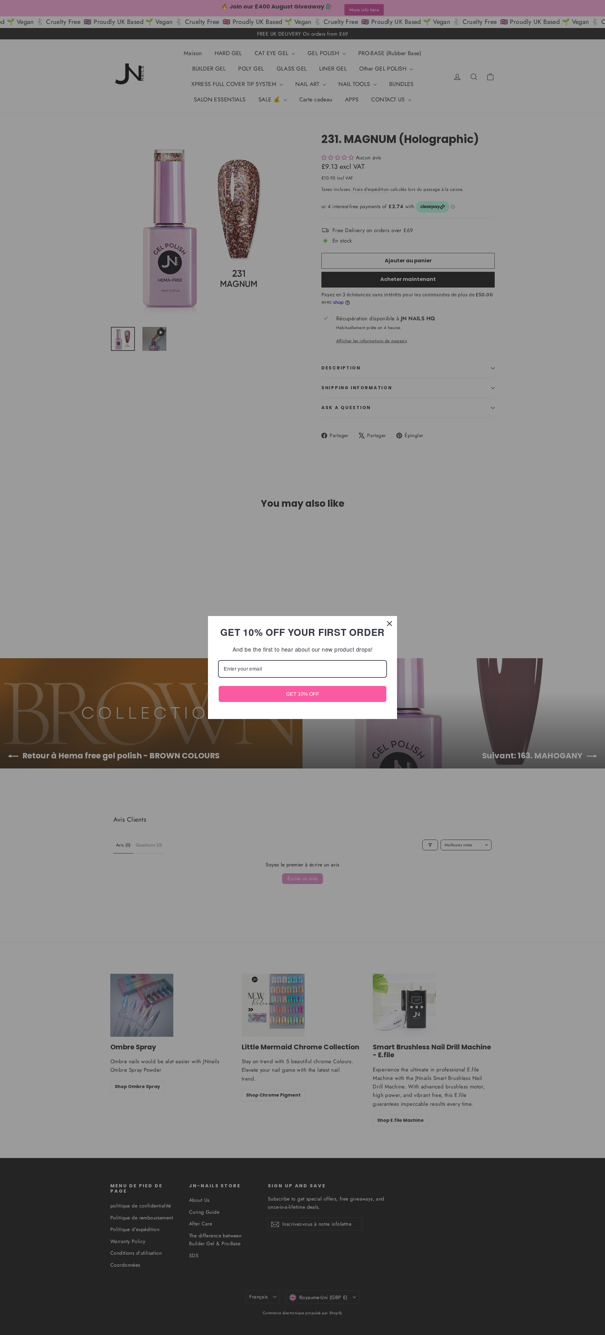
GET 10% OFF (302, 694)
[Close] (389, 623)
